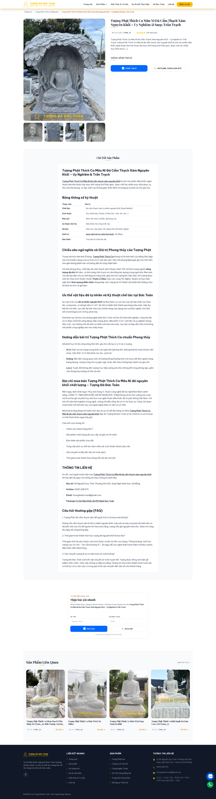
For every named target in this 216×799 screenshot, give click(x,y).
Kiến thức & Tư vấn (77, 778)
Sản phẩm (73, 764)
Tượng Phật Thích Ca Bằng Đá (46, 12)
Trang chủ (87, 4)
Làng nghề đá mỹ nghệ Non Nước (100, 234)
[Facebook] (25, 774)
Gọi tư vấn (129, 629)
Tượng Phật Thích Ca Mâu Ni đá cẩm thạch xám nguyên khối (91, 181)
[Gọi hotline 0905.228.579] (210, 784)
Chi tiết (59, 730)
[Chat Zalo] (210, 776)
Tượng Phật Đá (118, 759)
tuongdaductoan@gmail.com (168, 772)
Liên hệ (171, 4)
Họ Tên (73, 617)
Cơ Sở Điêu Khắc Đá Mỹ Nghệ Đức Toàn (95, 501)
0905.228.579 (162, 767)
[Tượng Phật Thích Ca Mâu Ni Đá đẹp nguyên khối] (128, 694)
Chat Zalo (91, 629)
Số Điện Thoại (114, 617)
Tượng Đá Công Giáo (121, 778)
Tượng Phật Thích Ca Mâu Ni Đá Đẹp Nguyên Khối (127, 722)
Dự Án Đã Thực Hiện (140, 4)
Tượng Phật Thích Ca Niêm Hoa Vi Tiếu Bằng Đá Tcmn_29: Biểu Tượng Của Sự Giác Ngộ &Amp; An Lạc (45, 722)
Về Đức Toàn (158, 4)
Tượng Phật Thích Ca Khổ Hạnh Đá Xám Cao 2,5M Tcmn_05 (169, 722)
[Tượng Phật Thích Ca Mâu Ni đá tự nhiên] (87, 694)
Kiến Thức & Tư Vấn (119, 4)
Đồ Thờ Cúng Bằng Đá (121, 773)
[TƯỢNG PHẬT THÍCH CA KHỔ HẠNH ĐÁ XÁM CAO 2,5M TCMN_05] (170, 694)
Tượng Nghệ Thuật (120, 768)
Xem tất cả (183, 662)
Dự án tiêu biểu (75, 773)
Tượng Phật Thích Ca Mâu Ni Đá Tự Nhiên (84, 722)
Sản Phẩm (100, 4)
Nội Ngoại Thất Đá (120, 782)
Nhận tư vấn (184, 4)
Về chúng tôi (74, 768)
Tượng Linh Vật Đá (120, 764)
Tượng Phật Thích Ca (103, 256)
